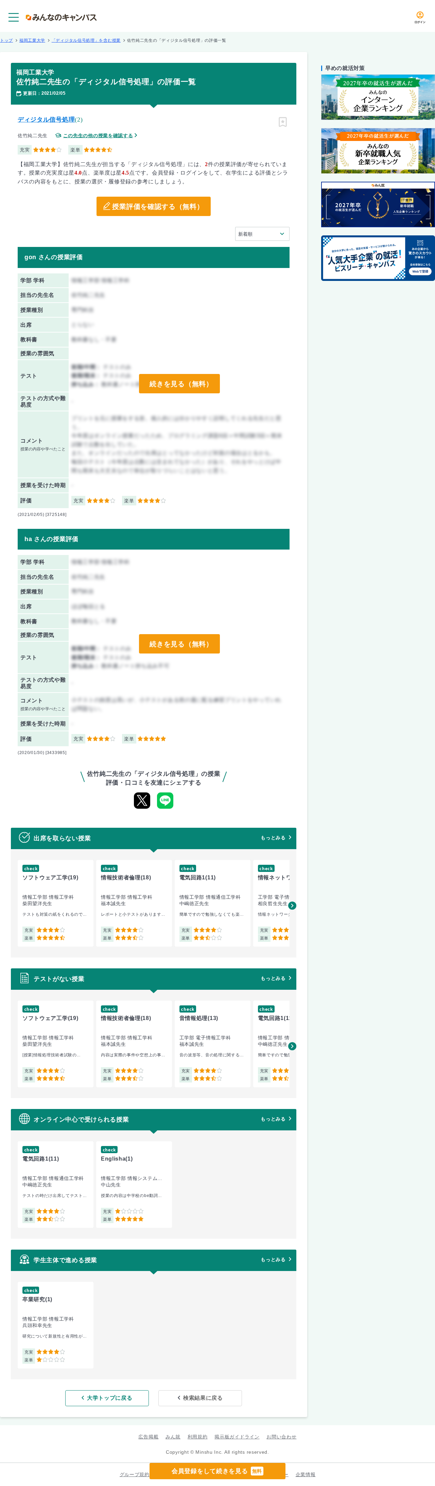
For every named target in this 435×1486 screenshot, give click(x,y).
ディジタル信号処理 (46, 119)
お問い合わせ (281, 1436)
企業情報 (306, 1474)
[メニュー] (13, 17)
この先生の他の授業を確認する (98, 135)
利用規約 (198, 1436)
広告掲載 (148, 1436)
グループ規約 (135, 1474)
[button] (292, 905)
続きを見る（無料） (181, 384)
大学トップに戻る (110, 1398)
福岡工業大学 (32, 40)
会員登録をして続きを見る (217, 1471)
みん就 (173, 1436)
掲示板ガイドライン (236, 1436)
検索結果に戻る (203, 1398)
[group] (55, 903)
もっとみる (273, 837)
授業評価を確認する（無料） (158, 206)
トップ (6, 40)
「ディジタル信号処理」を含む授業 (86, 40)
